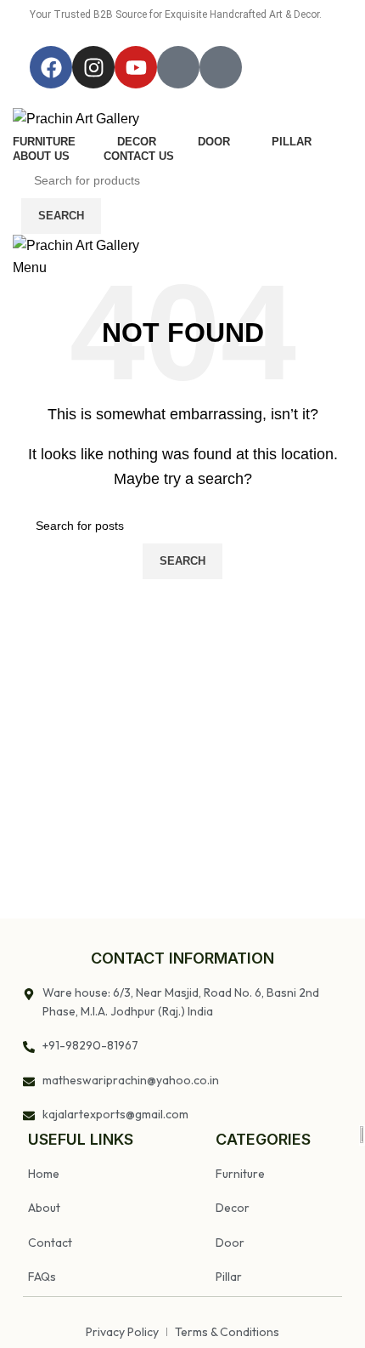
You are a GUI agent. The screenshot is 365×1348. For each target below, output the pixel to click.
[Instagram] (93, 67)
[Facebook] (51, 67)
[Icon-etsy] (220, 67)
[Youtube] (136, 67)
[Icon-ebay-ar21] (178, 67)
